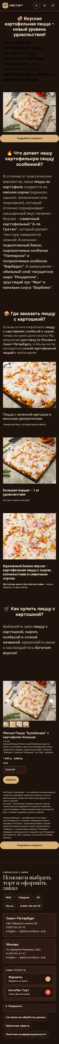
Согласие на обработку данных (26, 1017)
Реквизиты (15, 1006)
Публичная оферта (17, 1025)
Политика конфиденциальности (26, 1034)
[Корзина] (44, 5)
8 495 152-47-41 (15, 953)
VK (38, 897)
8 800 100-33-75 (30, 906)
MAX (8, 897)
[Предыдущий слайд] (8, 701)
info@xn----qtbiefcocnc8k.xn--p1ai (25, 931)
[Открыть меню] (52, 5)
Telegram (23, 897)
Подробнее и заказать (29, 138)
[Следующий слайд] (51, 701)
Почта (9, 906)
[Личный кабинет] (36, 5)
